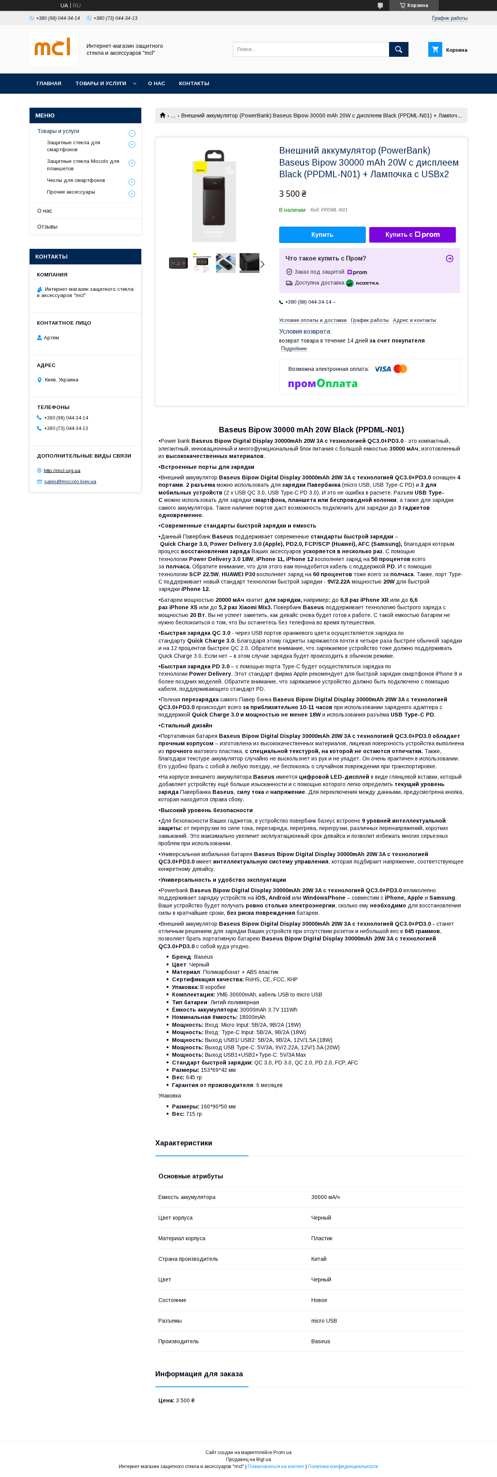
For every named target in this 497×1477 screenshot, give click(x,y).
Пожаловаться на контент (276, 1466)
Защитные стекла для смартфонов (73, 146)
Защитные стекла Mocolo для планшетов (83, 164)
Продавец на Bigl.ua (248, 1459)
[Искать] (398, 49)
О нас (156, 83)
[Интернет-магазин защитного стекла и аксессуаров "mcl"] (53, 63)
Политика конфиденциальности (343, 1466)
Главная (48, 83)
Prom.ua (282, 1452)
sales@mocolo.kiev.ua (70, 481)
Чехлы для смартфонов (76, 180)
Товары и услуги (100, 83)
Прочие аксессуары (71, 192)
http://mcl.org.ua (62, 470)
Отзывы (47, 227)
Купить (322, 234)
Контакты (194, 83)
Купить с (399, 234)
